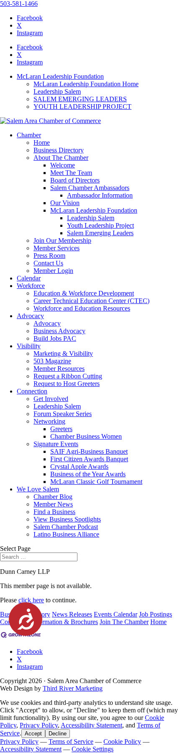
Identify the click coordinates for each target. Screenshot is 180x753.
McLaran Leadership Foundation (60, 76)
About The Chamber (60, 157)
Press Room (49, 255)
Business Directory (58, 150)
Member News (53, 504)
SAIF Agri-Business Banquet (89, 451)
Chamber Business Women (86, 436)
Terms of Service (71, 741)
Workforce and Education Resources (81, 308)
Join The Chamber (124, 621)
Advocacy (30, 315)
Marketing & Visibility (63, 353)
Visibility (29, 346)
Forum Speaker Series (62, 413)
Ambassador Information (100, 195)
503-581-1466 (19, 3)
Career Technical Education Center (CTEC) (91, 300)
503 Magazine (52, 361)
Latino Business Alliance (66, 534)
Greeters (61, 428)
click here (31, 600)
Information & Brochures (64, 621)
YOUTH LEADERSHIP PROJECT (82, 106)
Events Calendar (115, 614)
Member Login (53, 270)
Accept (33, 733)
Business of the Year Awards (88, 474)
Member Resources (59, 368)
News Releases (72, 614)
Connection (32, 391)
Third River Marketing (73, 688)
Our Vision (65, 202)
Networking (49, 421)
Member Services (56, 248)
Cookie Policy (122, 741)
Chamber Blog (52, 496)
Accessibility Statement (91, 725)
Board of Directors (75, 180)
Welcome (62, 165)
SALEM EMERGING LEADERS (80, 99)
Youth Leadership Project (100, 225)
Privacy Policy (39, 725)
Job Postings (155, 614)
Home (41, 142)
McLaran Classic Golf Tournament (96, 481)
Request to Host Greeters (66, 383)
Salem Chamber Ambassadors (89, 187)
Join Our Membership (62, 240)
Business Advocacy (59, 330)
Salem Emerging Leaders (100, 232)
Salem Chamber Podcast (65, 526)
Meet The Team (71, 172)
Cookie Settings (92, 749)
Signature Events (55, 443)
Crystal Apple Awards (79, 466)
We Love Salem (38, 489)
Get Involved (50, 398)
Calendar (29, 278)
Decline (58, 733)
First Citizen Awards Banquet (89, 459)
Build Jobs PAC (54, 338)
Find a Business (54, 511)
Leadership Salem (57, 91)
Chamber (29, 135)
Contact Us (48, 263)
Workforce (31, 285)
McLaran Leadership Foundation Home (86, 83)
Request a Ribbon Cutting (67, 376)
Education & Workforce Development (83, 293)
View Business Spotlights (67, 519)
